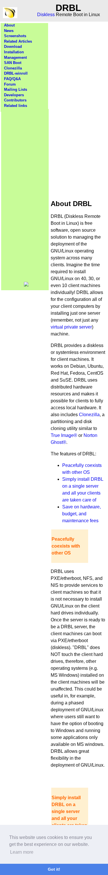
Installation (14, 52)
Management (15, 57)
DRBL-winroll (16, 73)
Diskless (46, 14)
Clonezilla (13, 68)
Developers (14, 95)
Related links (15, 105)
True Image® (64, 435)
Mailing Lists (15, 89)
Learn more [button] (21, 852)
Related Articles (18, 41)
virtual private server (71, 327)
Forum (10, 84)
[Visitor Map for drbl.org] (26, 285)
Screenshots (15, 36)
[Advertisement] (25, 195)
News (9, 31)
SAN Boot (12, 63)
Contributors (15, 100)
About (9, 25)
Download (13, 46)
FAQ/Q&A (12, 79)
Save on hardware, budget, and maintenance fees (81, 513)
